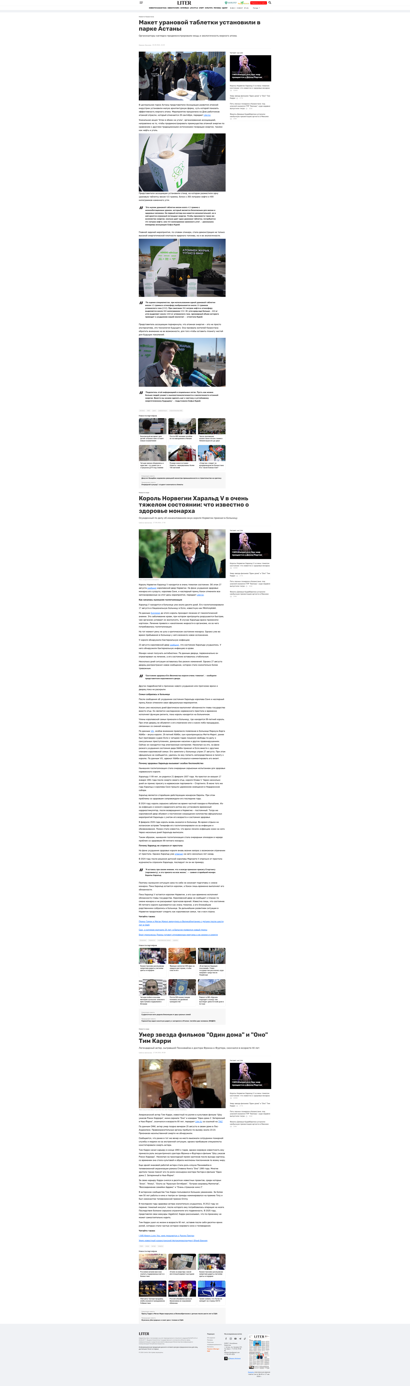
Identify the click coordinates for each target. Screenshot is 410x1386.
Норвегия (152, 940)
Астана (142, 410)
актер (153, 1246)
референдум (163, 410)
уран (154, 410)
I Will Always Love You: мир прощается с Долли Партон (247, 76)
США (141, 1246)
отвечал (179, 854)
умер (147, 1246)
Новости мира (173, 8)
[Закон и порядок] (231, 3)
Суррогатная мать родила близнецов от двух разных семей (166, 1014)
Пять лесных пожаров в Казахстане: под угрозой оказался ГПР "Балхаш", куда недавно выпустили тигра (250, 106)
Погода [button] (255, 8)
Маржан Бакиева (145, 45)
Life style (194, 8)
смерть (160, 1246)
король (175, 940)
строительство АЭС (176, 410)
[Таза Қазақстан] (244, 3)
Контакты (210, 1347)
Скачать (251, 1372)
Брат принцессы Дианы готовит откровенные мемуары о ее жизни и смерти (178, 934)
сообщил (151, 588)
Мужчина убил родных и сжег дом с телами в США (162, 1320)
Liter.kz (207, 115)
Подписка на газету (258, 3)
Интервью (184, 8)
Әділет (225, 8)
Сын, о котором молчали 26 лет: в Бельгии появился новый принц (173, 930)
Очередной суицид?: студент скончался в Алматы (162, 484)
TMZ (220, 1121)
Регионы (217, 8)
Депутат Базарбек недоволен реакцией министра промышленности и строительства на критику (181, 478)
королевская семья (164, 940)
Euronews (155, 613)
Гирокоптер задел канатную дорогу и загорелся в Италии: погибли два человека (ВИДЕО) (178, 1021)
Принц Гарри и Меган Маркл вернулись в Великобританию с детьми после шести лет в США (179, 1314)
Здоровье (143, 940)
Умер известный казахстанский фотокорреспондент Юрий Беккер (173, 1240)
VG (152, 731)
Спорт (201, 8)
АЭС (148, 410)
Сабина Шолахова (145, 523)
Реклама (210, 1340)
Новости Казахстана (157, 8)
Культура (209, 8)
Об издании (211, 1338)
